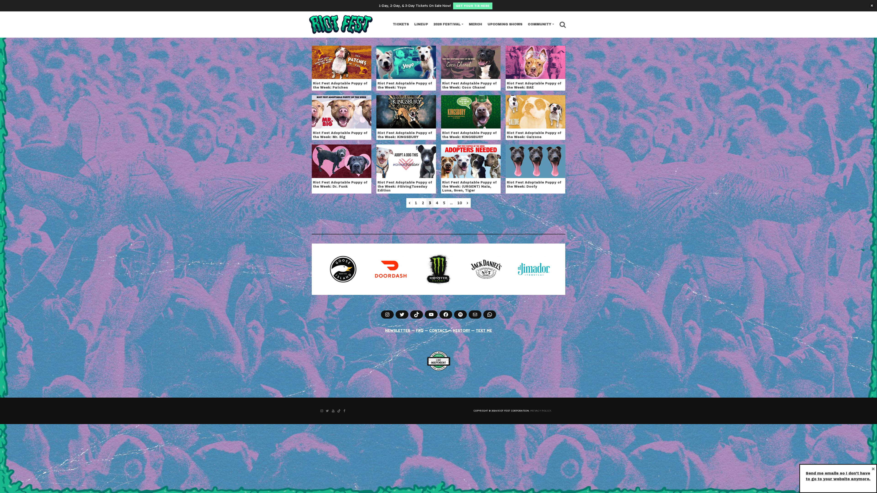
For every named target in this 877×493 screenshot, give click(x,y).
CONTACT (438, 330)
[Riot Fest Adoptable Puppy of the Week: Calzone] (535, 111)
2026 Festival (447, 24)
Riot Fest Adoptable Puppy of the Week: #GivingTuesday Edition (405, 186)
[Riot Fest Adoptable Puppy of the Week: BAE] (535, 62)
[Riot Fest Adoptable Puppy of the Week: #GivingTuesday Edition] (406, 161)
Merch (475, 24)
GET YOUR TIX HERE (473, 6)
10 (459, 203)
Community (539, 24)
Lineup (421, 24)
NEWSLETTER (397, 330)
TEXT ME (484, 330)
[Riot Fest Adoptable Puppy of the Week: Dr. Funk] (341, 161)
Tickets (401, 24)
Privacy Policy (540, 410)
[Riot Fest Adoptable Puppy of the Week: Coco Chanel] (471, 62)
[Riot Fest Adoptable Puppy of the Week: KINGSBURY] (406, 111)
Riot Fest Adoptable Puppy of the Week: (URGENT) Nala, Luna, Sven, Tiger (469, 186)
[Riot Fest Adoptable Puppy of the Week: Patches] (341, 62)
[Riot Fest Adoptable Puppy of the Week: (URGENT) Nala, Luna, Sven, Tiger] (471, 161)
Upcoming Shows (505, 24)
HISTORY (461, 330)
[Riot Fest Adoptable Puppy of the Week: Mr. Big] (341, 111)
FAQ (419, 330)
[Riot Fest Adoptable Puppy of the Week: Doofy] (535, 161)
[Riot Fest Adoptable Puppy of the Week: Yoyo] (406, 62)
